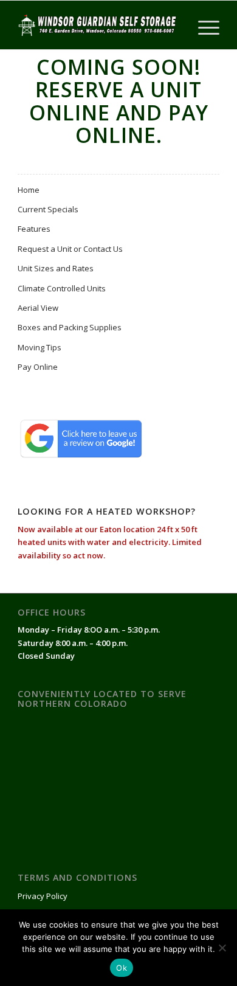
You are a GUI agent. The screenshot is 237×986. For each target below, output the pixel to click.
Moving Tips (39, 347)
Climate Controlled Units (62, 288)
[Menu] (202, 25)
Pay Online (38, 366)
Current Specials (48, 209)
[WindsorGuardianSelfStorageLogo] (98, 25)
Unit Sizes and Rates (56, 268)
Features (34, 228)
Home (29, 189)
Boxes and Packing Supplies (70, 327)
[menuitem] (202, 25)
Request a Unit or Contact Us (70, 248)
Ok (121, 968)
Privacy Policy (42, 896)
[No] (222, 948)
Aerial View (38, 307)
